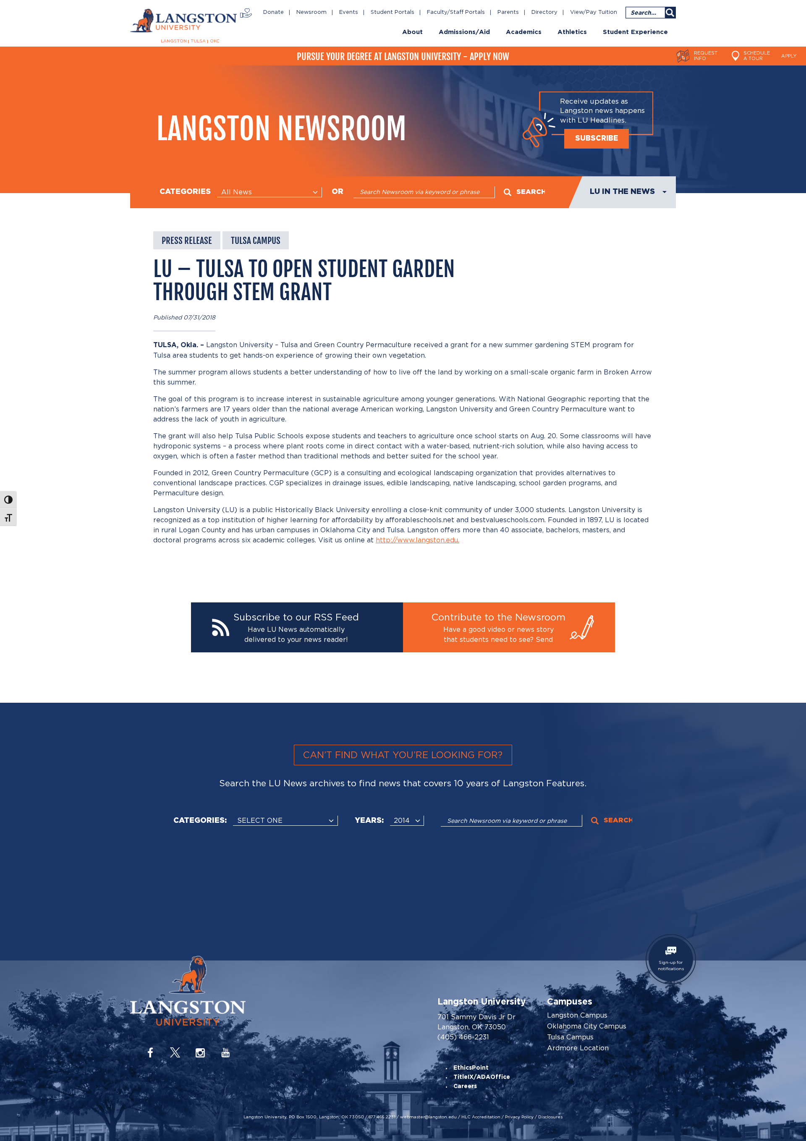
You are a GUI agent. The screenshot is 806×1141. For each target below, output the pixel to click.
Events (348, 12)
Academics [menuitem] (524, 32)
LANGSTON (174, 41)
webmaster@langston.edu (428, 1116)
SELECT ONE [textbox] (260, 820)
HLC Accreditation (480, 1116)
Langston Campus (577, 1015)
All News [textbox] (236, 192)
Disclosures (550, 1116)
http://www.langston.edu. (417, 540)
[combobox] (269, 192)
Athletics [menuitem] (572, 32)
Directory (544, 12)
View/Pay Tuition (593, 12)
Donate (273, 12)
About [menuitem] (412, 32)
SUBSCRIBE (596, 139)
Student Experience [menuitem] (635, 32)
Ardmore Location (578, 1048)
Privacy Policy (519, 1116)
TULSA (198, 41)
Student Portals (392, 12)
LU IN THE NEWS (622, 191)
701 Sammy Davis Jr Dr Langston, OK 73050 (476, 1022)
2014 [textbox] (402, 820)
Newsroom (311, 12)
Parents (508, 12)
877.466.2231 (382, 1116)
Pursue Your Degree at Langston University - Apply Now (403, 56)
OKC (215, 41)
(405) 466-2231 (463, 1037)
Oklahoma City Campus (586, 1026)
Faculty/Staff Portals (456, 12)
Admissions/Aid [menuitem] (464, 32)
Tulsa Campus (570, 1037)
